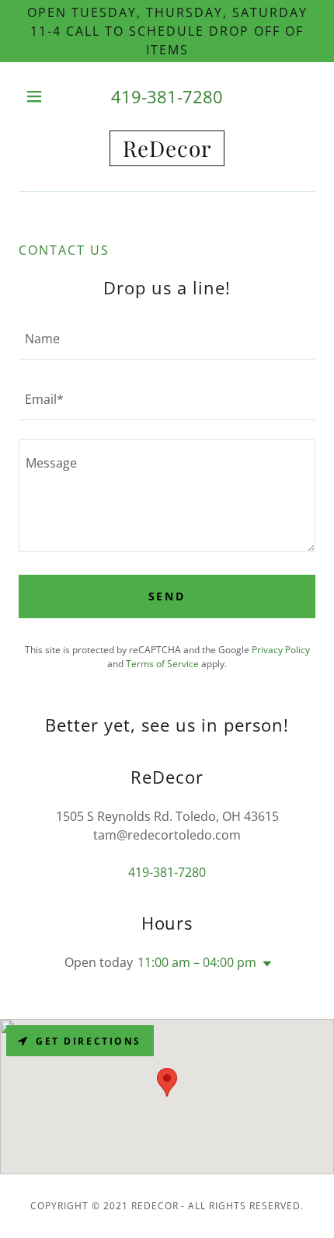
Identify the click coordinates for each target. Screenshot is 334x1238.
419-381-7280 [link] (167, 96)
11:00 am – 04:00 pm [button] (196, 962)
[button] (41, 96)
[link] (167, 148)
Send (167, 596)
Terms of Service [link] (162, 663)
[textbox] (167, 339)
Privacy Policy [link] (281, 649)
